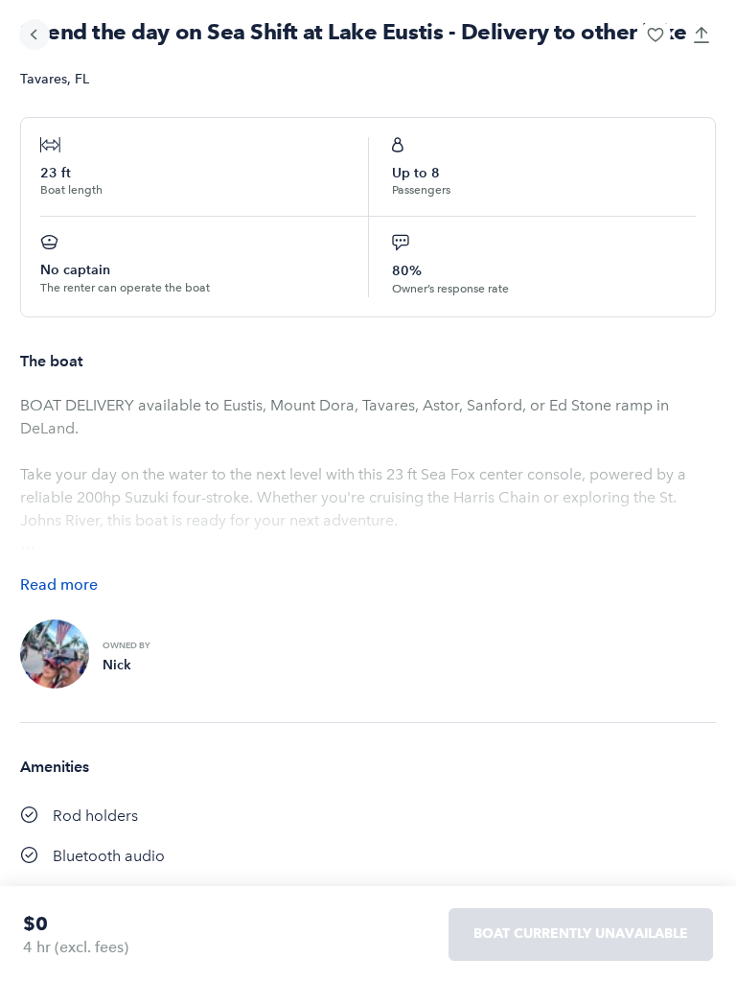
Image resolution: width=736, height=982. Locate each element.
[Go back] (34, 34)
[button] (655, 34)
